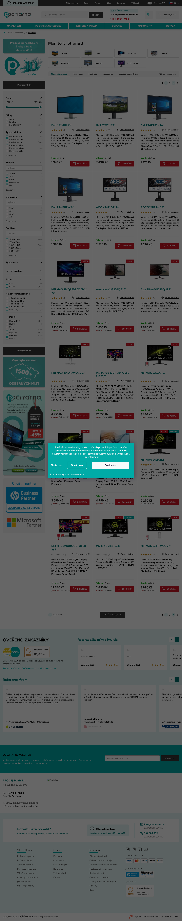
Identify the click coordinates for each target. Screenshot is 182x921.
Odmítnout (77, 465)
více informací (90, 456)
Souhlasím (110, 465)
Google (77, 453)
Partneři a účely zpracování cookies (66, 474)
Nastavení (56, 465)
